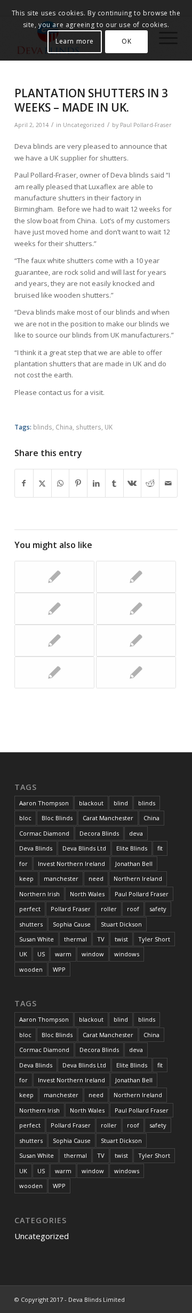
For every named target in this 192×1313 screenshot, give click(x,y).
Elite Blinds (131, 848)
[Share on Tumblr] (114, 483)
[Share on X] (42, 483)
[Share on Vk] (132, 483)
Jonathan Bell (134, 864)
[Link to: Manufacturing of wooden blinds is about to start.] (136, 640)
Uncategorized (84, 125)
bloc (25, 818)
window (93, 954)
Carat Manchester (108, 818)
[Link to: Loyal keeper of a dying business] (54, 640)
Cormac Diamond (44, 833)
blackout (91, 803)
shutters (88, 427)
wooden (31, 969)
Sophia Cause (72, 924)
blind (121, 803)
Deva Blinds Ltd (84, 848)
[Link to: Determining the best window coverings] (54, 672)
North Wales (87, 894)
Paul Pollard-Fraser (146, 125)
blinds (42, 427)
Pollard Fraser (71, 909)
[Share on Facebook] (24, 483)
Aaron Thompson (44, 803)
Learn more (74, 41)
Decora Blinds (99, 833)
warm (63, 954)
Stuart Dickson (121, 924)
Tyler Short (154, 939)
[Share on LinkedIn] (96, 483)
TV (101, 939)
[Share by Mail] (168, 483)
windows (126, 954)
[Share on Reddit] (150, 483)
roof (133, 909)
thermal (75, 939)
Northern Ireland (138, 878)
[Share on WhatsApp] (60, 483)
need (96, 878)
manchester (61, 878)
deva (136, 833)
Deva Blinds (35, 848)
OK (126, 41)
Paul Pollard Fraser (142, 894)
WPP (59, 969)
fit (160, 848)
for (23, 864)
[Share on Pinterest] (78, 483)
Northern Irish (39, 894)
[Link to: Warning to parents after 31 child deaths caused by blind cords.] (54, 577)
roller (109, 909)
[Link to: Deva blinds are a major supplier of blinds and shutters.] (54, 609)
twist (121, 939)
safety (157, 909)
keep (26, 878)
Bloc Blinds (57, 818)
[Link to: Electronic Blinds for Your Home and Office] (136, 577)
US (41, 954)
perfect (30, 909)
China (64, 427)
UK (109, 427)
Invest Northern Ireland (71, 864)
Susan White (36, 939)
